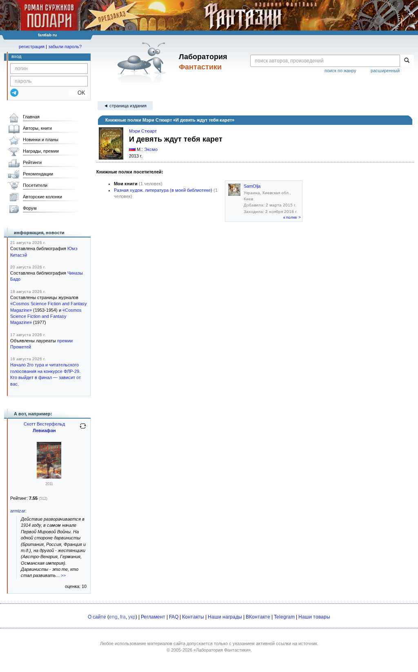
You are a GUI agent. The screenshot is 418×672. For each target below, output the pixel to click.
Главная (31, 116)
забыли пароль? (65, 46)
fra (123, 617)
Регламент (153, 617)
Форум (30, 208)
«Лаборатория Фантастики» (222, 650)
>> (63, 575)
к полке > (292, 217)
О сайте (97, 617)
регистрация (31, 46)
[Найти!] (407, 61)
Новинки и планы (40, 139)
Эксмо (151, 149)
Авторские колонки (42, 196)
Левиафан (44, 430)
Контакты (193, 617)
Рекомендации (38, 173)
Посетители (35, 185)
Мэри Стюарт (143, 131)
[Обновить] (83, 429)
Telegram (284, 617)
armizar (17, 510)
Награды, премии (41, 151)
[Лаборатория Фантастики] (143, 62)
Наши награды (225, 617)
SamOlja (252, 186)
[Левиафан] (49, 477)
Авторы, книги (37, 128)
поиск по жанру (340, 70)
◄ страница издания (125, 105)
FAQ (173, 617)
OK (78, 93)
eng (113, 617)
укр (132, 617)
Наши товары (314, 617)
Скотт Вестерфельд (44, 423)
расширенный (385, 70)
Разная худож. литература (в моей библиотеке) (163, 190)
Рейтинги (32, 162)
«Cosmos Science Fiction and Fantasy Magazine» (46, 316)
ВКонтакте (258, 617)
